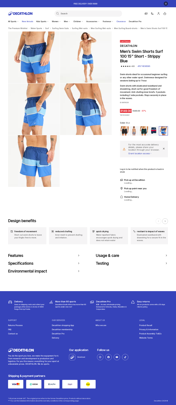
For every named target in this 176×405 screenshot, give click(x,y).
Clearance (121, 21)
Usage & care (107, 255)
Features (15, 255)
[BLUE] (153, 130)
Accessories (92, 21)
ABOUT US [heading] (100, 320)
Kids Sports (41, 21)
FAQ (9, 329)
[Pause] (166, 4)
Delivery (55, 338)
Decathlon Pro (135, 21)
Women (55, 21)
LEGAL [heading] (142, 320)
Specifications (20, 263)
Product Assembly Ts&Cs (150, 334)
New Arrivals (27, 21)
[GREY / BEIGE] (134, 130)
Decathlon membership (62, 329)
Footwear (107, 21)
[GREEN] (144, 130)
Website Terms (146, 338)
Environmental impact (27, 271)
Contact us (13, 334)
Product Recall (145, 325)
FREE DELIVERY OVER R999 (85, 4)
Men (66, 21)
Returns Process (15, 325)
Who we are (100, 325)
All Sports (12, 21)
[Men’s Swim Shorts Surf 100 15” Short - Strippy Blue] (34, 57)
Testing (102, 263)
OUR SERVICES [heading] (58, 320)
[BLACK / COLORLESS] (124, 130)
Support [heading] (12, 320)
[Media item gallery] (60, 109)
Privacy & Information (148, 329)
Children (77, 21)
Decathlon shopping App (63, 325)
